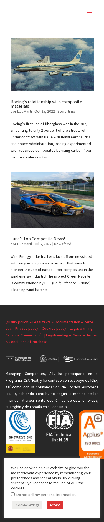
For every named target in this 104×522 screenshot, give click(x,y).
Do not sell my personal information (45, 494)
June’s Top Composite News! (38, 238)
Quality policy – (19, 321)
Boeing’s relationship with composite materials (46, 104)
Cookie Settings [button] (27, 505)
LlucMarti (24, 111)
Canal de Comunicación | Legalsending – (39, 335)
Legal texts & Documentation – (58, 321)
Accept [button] (55, 505)
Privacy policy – (28, 328)
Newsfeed (62, 243)
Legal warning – (82, 328)
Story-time (66, 111)
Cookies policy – (56, 328)
